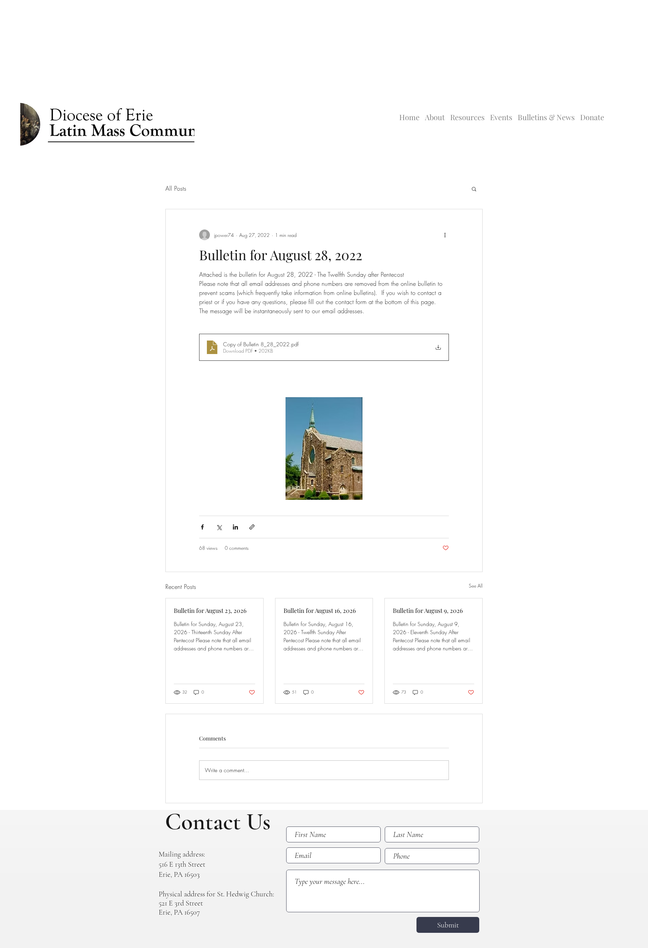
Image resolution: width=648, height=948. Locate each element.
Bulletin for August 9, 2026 (428, 610)
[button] (474, 188)
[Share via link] (252, 527)
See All (476, 586)
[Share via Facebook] (202, 527)
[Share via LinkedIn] (235, 527)
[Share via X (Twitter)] (219, 527)
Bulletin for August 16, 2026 (320, 610)
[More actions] (445, 235)
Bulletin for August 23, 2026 (210, 610)
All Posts (175, 188)
